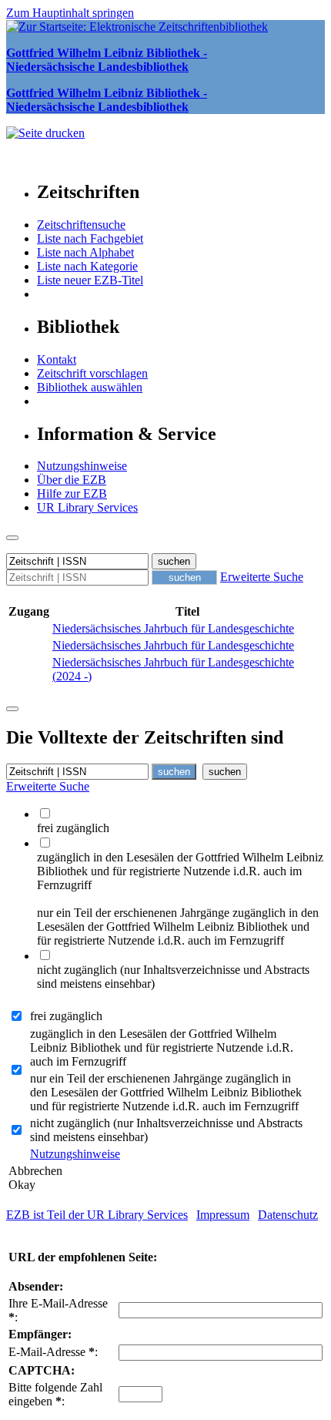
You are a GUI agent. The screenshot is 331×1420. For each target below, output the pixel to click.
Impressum (222, 1214)
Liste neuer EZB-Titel (90, 280)
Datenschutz (288, 1214)
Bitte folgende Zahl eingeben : (55, 1394)
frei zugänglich (66, 1015)
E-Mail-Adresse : (53, 1351)
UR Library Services (87, 507)
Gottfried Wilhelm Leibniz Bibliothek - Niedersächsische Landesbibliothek (106, 59)
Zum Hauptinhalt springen (70, 12)
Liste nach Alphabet (85, 252)
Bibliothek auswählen (89, 387)
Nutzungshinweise (82, 465)
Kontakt (56, 359)
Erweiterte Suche (261, 576)
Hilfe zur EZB (72, 493)
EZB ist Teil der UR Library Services (97, 1214)
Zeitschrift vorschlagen (92, 373)
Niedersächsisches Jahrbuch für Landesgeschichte (173, 628)
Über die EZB (71, 479)
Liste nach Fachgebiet (90, 238)
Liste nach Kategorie (87, 266)
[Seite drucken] (45, 132)
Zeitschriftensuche (81, 224)
